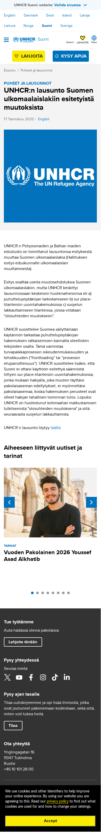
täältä (55, 428)
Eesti (50, 15)
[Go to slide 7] (64, 594)
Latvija (85, 15)
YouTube (19, 677)
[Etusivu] (30, 39)
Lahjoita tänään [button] (23, 642)
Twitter (7, 677)
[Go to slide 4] (49, 594)
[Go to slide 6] (59, 594)
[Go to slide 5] (54, 594)
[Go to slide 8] (69, 594)
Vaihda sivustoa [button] (67, 4)
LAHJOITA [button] (83, 42)
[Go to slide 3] (43, 594)
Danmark (31, 15)
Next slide (91, 502)
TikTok (54, 677)
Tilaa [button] (13, 725)
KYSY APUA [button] (74, 56)
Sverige (66, 25)
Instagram (43, 677)
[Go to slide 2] (38, 594)
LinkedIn (66, 677)
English (9, 15)
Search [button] (70, 42)
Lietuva (9, 25)
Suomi (47, 25)
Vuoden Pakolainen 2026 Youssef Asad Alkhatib (47, 555)
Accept (50, 821)
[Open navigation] (6, 40)
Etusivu (9, 70)
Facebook (31, 677)
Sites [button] (94, 42)
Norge (29, 25)
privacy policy (57, 801)
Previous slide (9, 502)
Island (67, 15)
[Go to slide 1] (33, 594)
